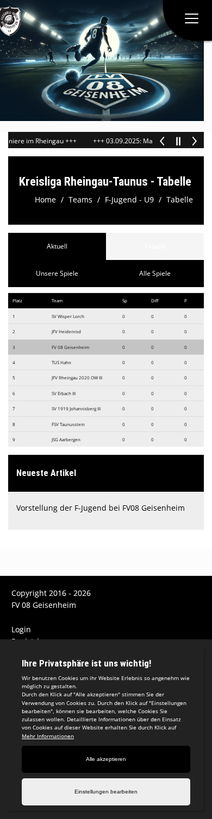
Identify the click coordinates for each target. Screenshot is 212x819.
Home (45, 199)
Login (21, 629)
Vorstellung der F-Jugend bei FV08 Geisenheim (100, 508)
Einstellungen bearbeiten (106, 792)
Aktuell (57, 246)
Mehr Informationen (48, 736)
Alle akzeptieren (106, 759)
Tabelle (179, 199)
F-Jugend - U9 (129, 199)
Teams (80, 199)
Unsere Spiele (57, 273)
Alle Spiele (155, 273)
